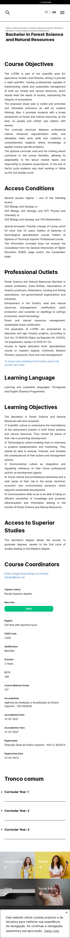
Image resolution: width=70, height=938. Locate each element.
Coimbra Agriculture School (41, 28)
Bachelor (58, 28)
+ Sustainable (45, 2)
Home (8, 28)
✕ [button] (67, 912)
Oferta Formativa (20, 28)
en (54, 12)
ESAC (29, 608)
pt (46, 12)
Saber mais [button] (51, 931)
